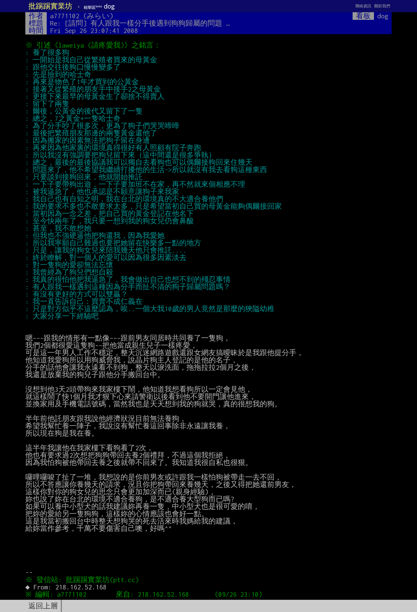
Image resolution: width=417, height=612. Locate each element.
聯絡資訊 (363, 6)
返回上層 (43, 606)
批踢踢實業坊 (50, 6)
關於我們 (382, 6)
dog (99, 6)
